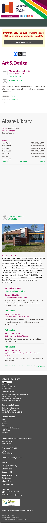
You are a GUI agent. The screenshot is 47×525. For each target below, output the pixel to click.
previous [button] (5, 161)
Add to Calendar (15, 76)
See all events (40, 367)
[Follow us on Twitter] (25, 16)
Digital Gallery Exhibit (15, 291)
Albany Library (15, 80)
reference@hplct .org (15, 495)
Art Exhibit (10, 310)
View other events (23, 42)
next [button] (42, 161)
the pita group (21, 519)
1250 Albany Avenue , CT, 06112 (16, 217)
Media (13, 99)
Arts (17, 99)
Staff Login (11, 515)
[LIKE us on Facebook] (21, 16)
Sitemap (4, 515)
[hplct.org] (14, 7)
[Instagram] (32, 16)
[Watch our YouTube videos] (28, 16)
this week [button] (23, 161)
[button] (43, 22)
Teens (13, 96)
